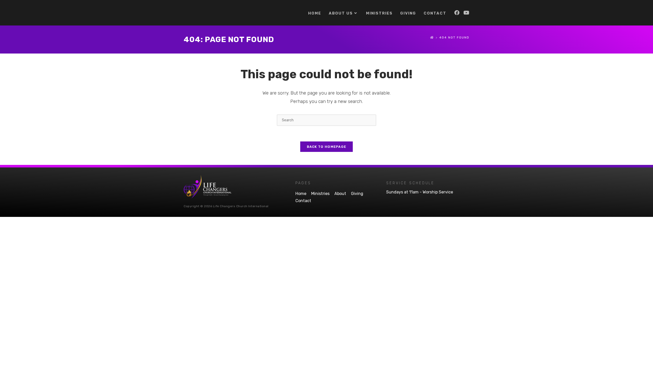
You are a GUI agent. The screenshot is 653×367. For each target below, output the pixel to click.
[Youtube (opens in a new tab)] (466, 12)
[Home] (432, 37)
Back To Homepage (326, 147)
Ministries (320, 193)
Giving (357, 193)
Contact (303, 200)
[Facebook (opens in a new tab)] (456, 12)
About (340, 193)
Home (300, 193)
